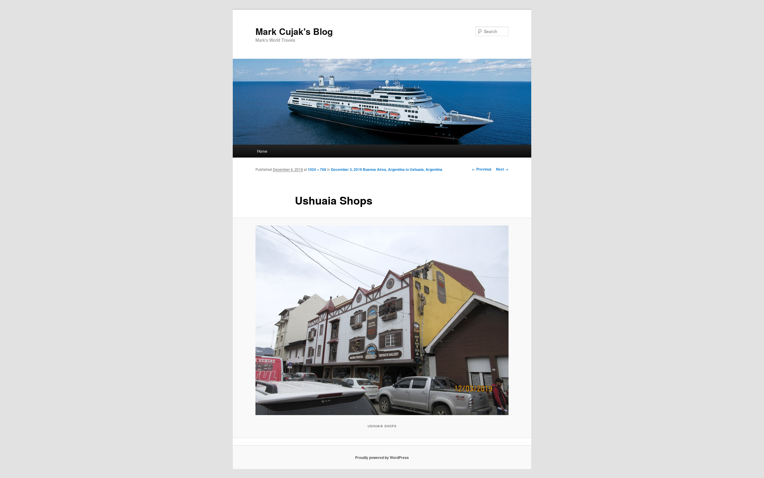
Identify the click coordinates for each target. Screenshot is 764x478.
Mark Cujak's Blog (294, 31)
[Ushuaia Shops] (382, 320)
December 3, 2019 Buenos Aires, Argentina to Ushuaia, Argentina (386, 169)
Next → (502, 169)
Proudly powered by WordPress (382, 457)
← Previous (482, 169)
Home (262, 151)
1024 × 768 (317, 169)
